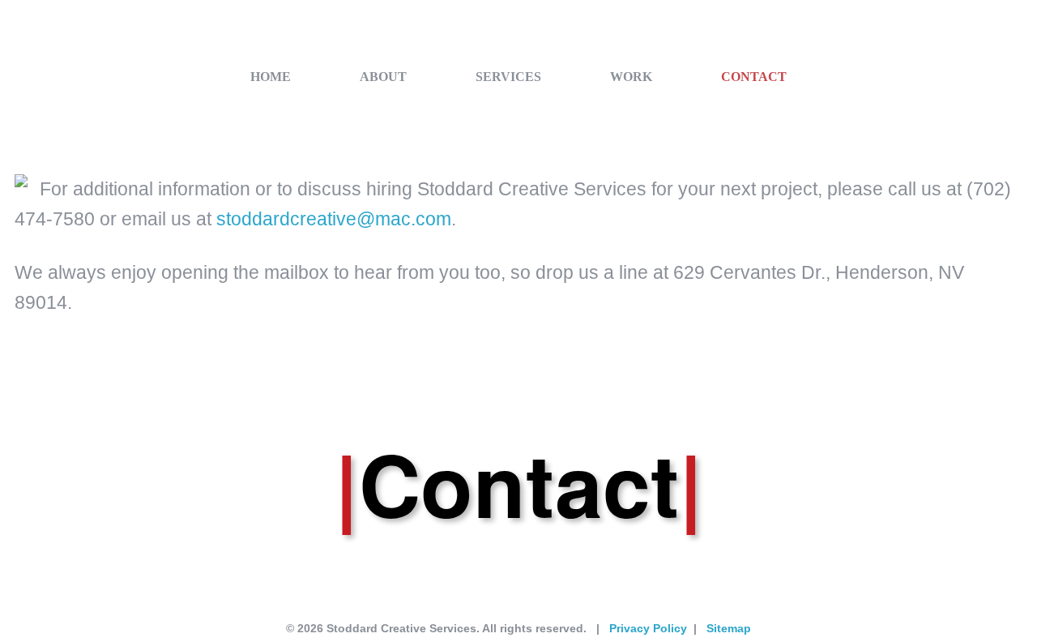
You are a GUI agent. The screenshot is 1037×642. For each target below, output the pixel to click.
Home (270, 76)
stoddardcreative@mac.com (333, 218)
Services (508, 76)
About (383, 76)
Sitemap (728, 628)
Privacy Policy (648, 628)
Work (631, 76)
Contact (754, 76)
